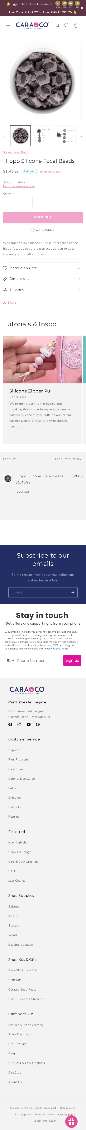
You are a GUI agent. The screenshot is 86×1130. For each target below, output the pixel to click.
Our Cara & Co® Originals (26, 1063)
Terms (64, 648)
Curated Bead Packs (22, 990)
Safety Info (16, 807)
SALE (12, 871)
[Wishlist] (66, 25)
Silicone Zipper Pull (31, 390)
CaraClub (14, 1073)
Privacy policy (23, 1114)
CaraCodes (15, 769)
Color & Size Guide (21, 779)
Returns (13, 817)
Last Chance (16, 881)
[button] (8, 25)
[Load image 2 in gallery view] (43, 135)
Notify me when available (19, 186)
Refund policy (68, 1108)
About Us (15, 1082)
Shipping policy (66, 1114)
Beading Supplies (20, 945)
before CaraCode (49, 171)
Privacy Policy (51, 648)
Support (14, 750)
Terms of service (44, 1114)
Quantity (8, 193)
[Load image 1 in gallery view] (20, 135)
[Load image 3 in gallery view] (65, 135)
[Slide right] (81, 136)
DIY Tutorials (17, 1044)
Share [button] (12, 303)
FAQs (12, 788)
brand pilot (50, 1108)
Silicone (13, 907)
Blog (11, 1053)
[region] (43, 8)
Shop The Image (19, 852)
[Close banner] (82, 8)
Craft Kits (15, 980)
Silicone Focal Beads (16, 152)
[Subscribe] (72, 592)
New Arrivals (17, 843)
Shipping (14, 798)
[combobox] (10, 660)
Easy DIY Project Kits (23, 970)
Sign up (72, 660)
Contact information (45, 1120)
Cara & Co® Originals (23, 862)
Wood (12, 935)
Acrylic (13, 916)
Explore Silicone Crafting (25, 1025)
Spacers (13, 926)
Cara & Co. (27, 1108)
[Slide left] (4, 136)
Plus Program (18, 760)
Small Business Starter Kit (27, 999)
